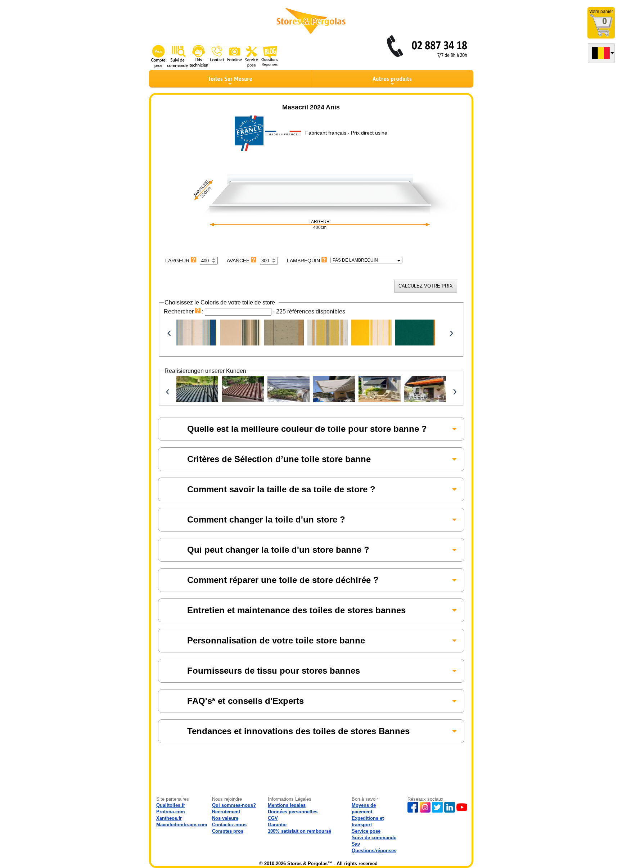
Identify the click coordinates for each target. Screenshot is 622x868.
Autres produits (392, 78)
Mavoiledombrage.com (181, 824)
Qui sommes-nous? (234, 805)
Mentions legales (287, 805)
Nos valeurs (225, 818)
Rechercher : (184, 311)
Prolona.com (170, 811)
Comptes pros (227, 831)
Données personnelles (292, 811)
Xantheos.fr (169, 818)
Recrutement (226, 811)
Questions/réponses (374, 850)
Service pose (366, 831)
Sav (356, 844)
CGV (273, 818)
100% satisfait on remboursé (299, 831)
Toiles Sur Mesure (230, 78)
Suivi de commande (374, 837)
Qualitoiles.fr (170, 805)
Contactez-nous (229, 824)
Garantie (277, 824)
